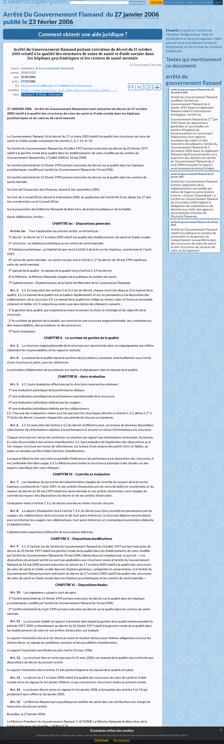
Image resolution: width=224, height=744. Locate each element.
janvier (133, 14)
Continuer (101, 740)
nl (219, 2)
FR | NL (136, 86)
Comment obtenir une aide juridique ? (82, 34)
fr (216, 2)
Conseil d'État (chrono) (42, 94)
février (47, 21)
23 (32, 21)
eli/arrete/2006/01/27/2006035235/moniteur (57, 85)
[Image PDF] (148, 86)
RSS (167, 2)
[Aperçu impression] (157, 86)
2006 (151, 14)
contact (207, 2)
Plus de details (121, 740)
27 (118, 14)
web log (192, 2)
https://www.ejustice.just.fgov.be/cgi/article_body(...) (69, 90)
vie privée (157, 2)
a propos (178, 2)
